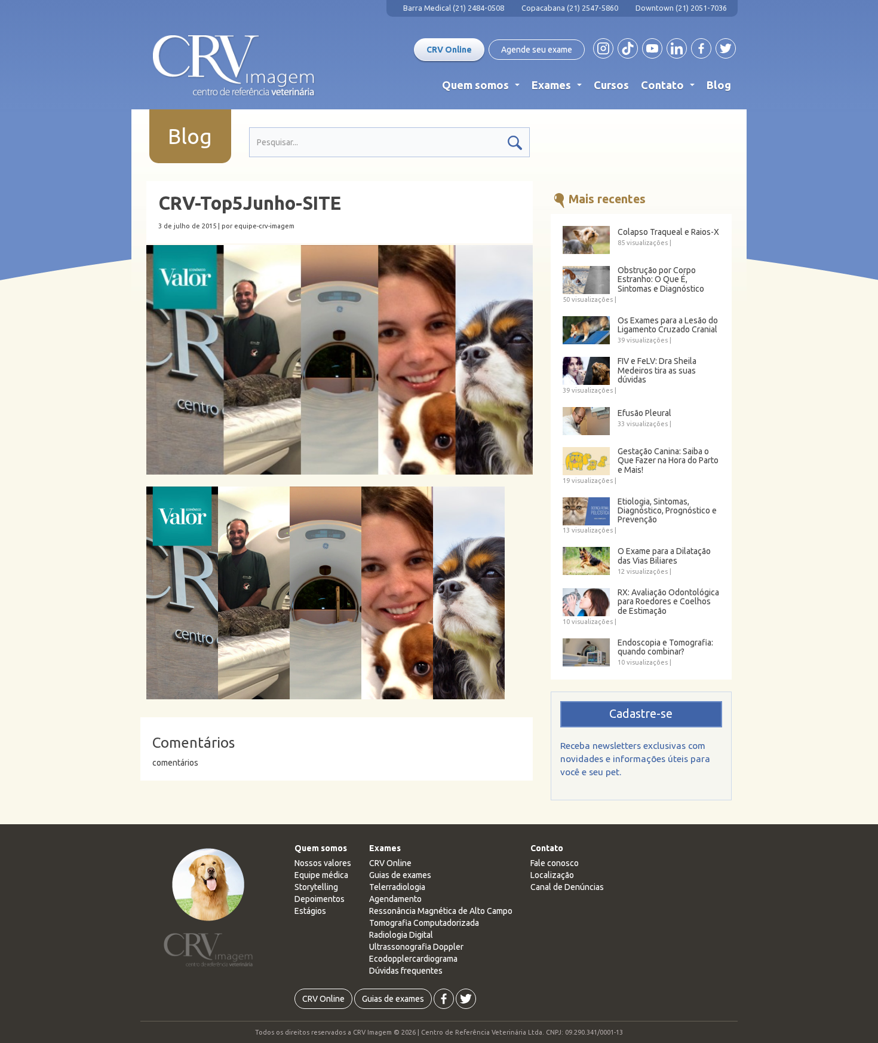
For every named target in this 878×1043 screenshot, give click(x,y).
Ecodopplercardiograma (413, 959)
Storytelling (316, 887)
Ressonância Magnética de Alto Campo (440, 911)
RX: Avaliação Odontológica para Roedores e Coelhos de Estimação (668, 602)
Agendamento (395, 899)
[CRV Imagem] (233, 66)
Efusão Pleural (644, 413)
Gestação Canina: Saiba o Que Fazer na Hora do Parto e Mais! (668, 461)
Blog (719, 85)
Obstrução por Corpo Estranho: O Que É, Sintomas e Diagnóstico (661, 279)
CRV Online (449, 49)
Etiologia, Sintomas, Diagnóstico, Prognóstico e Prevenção (667, 511)
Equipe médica (321, 875)
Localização (552, 875)
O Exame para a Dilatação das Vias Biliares (664, 556)
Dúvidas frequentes (406, 970)
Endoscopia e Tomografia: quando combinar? (665, 647)
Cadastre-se (641, 713)
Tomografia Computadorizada (424, 923)
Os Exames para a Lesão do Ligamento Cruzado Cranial (668, 325)
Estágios (310, 911)
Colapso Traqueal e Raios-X (668, 232)
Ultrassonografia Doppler (416, 947)
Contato (670, 88)
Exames (559, 88)
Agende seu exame (536, 49)
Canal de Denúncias (567, 887)
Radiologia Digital (401, 935)
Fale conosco (554, 863)
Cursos (611, 85)
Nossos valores (322, 863)
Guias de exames (400, 875)
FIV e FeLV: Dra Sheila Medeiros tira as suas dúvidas (657, 370)
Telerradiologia (397, 887)
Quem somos (483, 88)
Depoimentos (319, 899)
